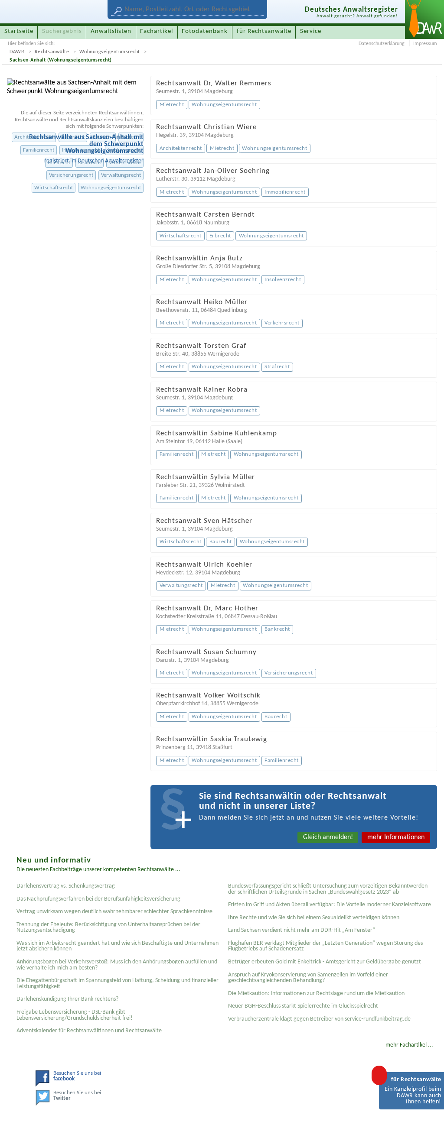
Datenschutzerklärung (382, 43)
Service (310, 31)
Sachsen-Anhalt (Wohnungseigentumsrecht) (61, 60)
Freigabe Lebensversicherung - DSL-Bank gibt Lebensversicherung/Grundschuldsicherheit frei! (74, 1015)
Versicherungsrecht (71, 175)
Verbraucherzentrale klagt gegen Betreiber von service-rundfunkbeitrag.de (319, 1019)
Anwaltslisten (111, 31)
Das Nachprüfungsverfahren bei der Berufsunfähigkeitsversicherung (98, 899)
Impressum (425, 43)
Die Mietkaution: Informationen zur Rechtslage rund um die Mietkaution (316, 993)
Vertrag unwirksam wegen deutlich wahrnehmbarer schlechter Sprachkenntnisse (114, 911)
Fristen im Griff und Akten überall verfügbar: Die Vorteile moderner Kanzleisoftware (329, 905)
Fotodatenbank (205, 31)
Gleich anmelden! (328, 837)
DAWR (17, 52)
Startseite (18, 31)
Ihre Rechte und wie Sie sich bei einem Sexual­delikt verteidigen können (313, 918)
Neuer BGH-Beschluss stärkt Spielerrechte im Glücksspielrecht (303, 1006)
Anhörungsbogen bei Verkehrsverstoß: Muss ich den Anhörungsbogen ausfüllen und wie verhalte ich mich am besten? (116, 965)
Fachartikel (156, 31)
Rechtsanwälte (52, 52)
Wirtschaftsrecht (53, 188)
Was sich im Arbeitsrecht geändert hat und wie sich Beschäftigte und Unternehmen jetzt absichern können (117, 946)
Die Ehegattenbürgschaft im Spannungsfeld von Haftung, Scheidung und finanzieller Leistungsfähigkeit (117, 983)
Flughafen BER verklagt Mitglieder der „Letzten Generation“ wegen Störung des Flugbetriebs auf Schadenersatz (325, 946)
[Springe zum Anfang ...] (428, 1122)
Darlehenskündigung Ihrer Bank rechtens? (67, 999)
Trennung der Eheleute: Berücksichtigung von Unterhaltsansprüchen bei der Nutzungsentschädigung (108, 928)
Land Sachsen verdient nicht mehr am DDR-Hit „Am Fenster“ (301, 930)
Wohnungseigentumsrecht (109, 52)
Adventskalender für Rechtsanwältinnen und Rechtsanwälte (89, 1031)
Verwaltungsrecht (121, 175)
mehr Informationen (395, 837)
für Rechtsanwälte (264, 31)
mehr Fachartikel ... (409, 1045)
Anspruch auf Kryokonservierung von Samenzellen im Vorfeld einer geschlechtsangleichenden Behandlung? (308, 978)
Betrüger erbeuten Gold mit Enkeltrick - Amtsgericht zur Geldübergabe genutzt (324, 962)
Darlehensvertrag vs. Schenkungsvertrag (65, 886)
